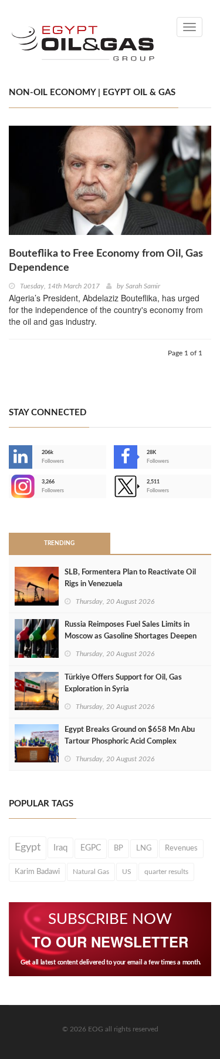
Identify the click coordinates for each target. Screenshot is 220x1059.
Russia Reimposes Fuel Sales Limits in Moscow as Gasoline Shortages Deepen (131, 630)
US (126, 871)
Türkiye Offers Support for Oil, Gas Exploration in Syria (123, 683)
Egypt (27, 847)
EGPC (90, 848)
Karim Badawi (37, 871)
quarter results (166, 871)
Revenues (181, 848)
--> (10, 486)
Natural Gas (91, 871)
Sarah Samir (143, 286)
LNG (144, 848)
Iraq (60, 847)
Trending (59, 543)
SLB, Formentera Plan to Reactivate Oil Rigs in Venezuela (130, 578)
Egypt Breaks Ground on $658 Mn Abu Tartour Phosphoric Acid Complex (130, 735)
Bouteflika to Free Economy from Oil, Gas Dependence (106, 260)
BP (118, 848)
